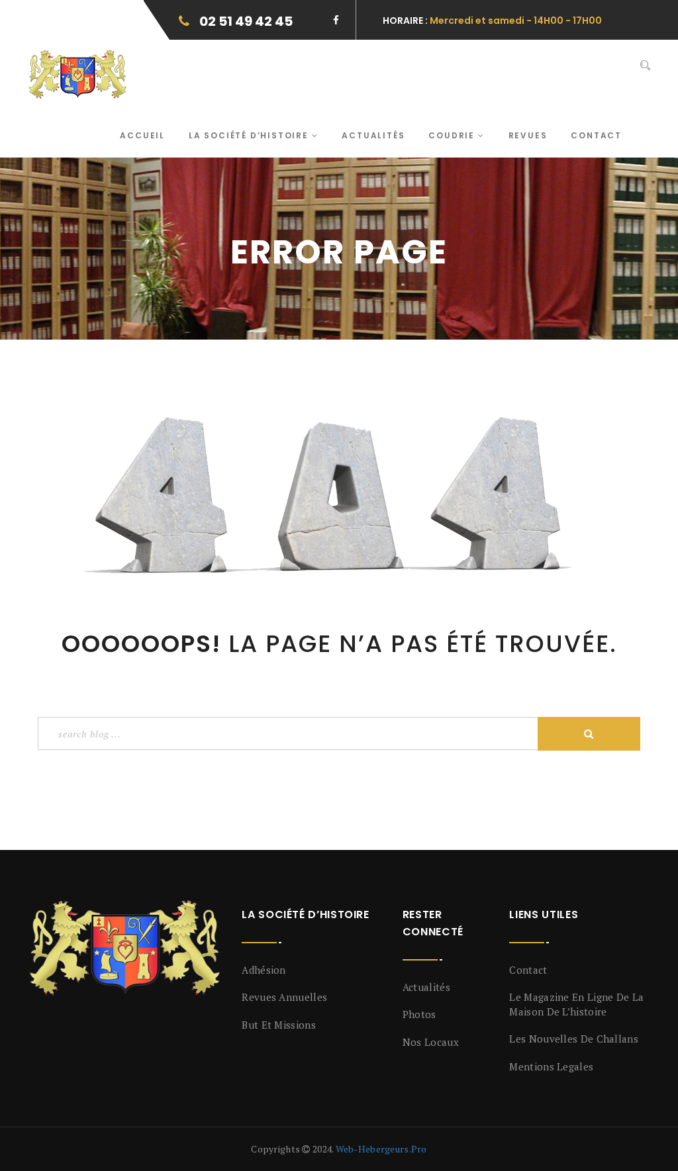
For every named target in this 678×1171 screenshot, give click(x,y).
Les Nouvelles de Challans (573, 1038)
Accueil (142, 135)
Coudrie (452, 135)
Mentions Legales (551, 1066)
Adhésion (263, 969)
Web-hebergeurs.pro (381, 1149)
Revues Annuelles (284, 997)
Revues (528, 135)
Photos (419, 1014)
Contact (596, 135)
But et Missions (279, 1024)
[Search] (645, 65)
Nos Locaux (431, 1042)
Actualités (373, 135)
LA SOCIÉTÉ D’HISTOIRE (250, 135)
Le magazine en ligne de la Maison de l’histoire (576, 1003)
